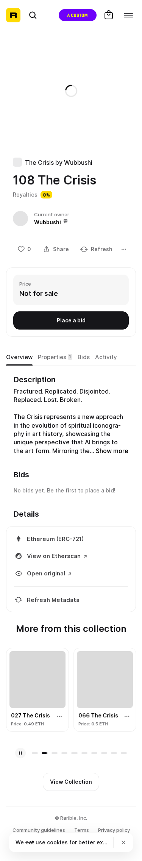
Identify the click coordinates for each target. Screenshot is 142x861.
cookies (57, 842)
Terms (81, 830)
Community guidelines (38, 830)
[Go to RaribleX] (78, 15)
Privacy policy (114, 830)
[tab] (19, 357)
